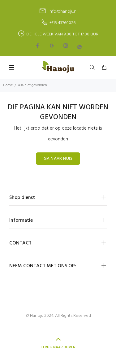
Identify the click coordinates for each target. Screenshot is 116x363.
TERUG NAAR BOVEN (58, 347)
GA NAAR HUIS (58, 158)
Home (8, 85)
